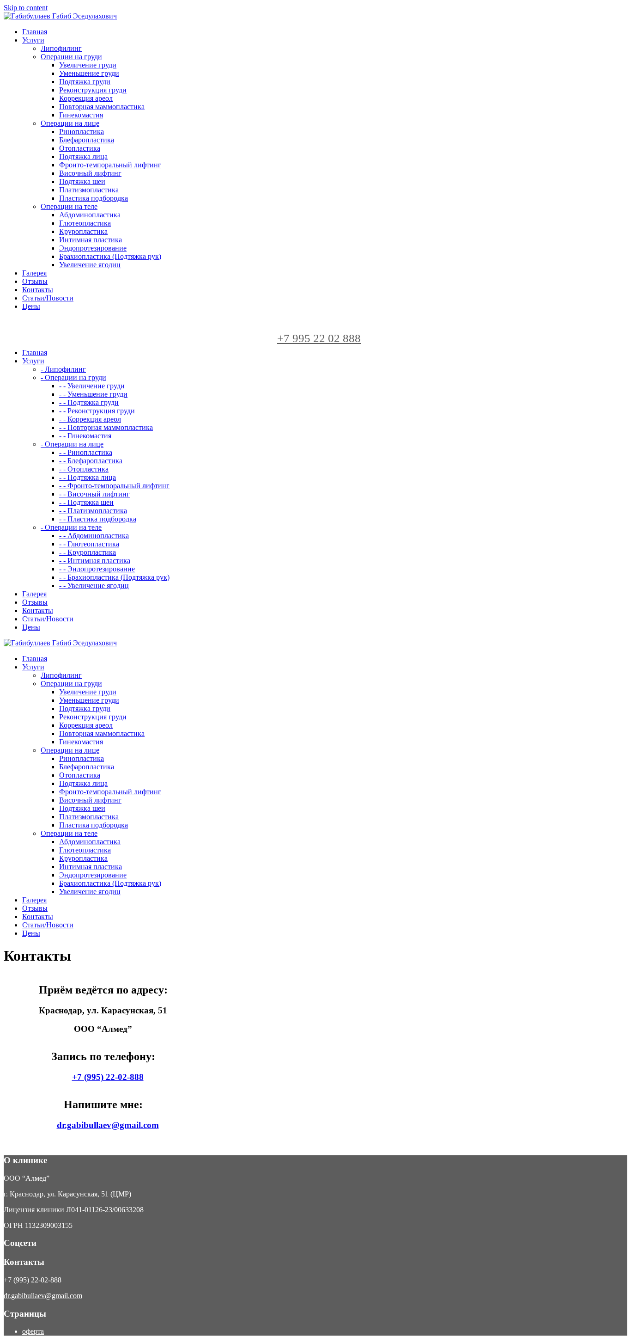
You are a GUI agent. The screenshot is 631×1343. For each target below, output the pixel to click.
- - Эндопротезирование (97, 569)
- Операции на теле (71, 527)
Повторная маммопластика (102, 106)
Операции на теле (69, 206)
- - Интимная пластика (94, 560)
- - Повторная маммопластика (106, 427)
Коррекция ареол (86, 98)
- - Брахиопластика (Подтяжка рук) (114, 577)
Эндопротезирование (93, 248)
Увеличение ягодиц (90, 265)
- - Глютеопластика (89, 544)
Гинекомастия (81, 115)
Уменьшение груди (89, 73)
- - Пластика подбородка (97, 519)
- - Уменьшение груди (93, 394)
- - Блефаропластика (90, 461)
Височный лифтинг (90, 173)
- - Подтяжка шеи (86, 502)
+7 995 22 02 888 (319, 338)
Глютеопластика (85, 223)
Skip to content (26, 8)
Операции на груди (71, 57)
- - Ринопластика (85, 452)
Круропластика (83, 231)
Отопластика (79, 148)
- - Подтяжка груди (89, 402)
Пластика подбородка (93, 198)
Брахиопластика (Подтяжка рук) (110, 256)
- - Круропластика (87, 552)
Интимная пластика (90, 240)
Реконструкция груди (93, 90)
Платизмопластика (89, 190)
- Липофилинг (63, 369)
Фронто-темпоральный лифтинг (110, 165)
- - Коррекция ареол (90, 419)
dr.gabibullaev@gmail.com (108, 1125)
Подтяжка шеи (82, 181)
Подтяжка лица (83, 156)
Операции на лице (70, 123)
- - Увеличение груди (92, 386)
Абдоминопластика (90, 215)
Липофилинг (61, 48)
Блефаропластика (86, 140)
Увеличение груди (87, 65)
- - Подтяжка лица (87, 477)
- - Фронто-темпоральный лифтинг (114, 486)
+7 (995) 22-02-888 (108, 1077)
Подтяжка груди (84, 82)
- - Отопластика (84, 469)
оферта (33, 1331)
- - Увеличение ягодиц (94, 585)
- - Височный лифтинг (94, 494)
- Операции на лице (72, 444)
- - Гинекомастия (85, 436)
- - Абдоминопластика (94, 536)
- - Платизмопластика (93, 511)
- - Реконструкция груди (97, 411)
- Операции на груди (73, 377)
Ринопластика (81, 131)
